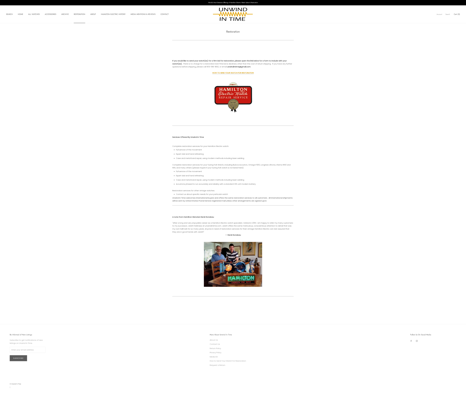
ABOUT (93, 14)
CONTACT (165, 14)
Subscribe (18, 358)
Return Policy (215, 348)
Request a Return (217, 365)
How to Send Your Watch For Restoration (228, 361)
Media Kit (214, 356)
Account (439, 14)
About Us (214, 340)
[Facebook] (411, 340)
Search (447, 14)
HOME (20, 14)
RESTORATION (79, 14)
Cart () (457, 14)
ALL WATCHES (34, 14)
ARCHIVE (65, 14)
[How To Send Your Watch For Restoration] (233, 96)
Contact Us (215, 344)
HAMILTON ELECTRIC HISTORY (113, 14)
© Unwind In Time (15, 384)
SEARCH (9, 14)
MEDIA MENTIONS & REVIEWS (143, 14)
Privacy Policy (215, 352)
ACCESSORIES (50, 14)
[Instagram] (417, 340)
